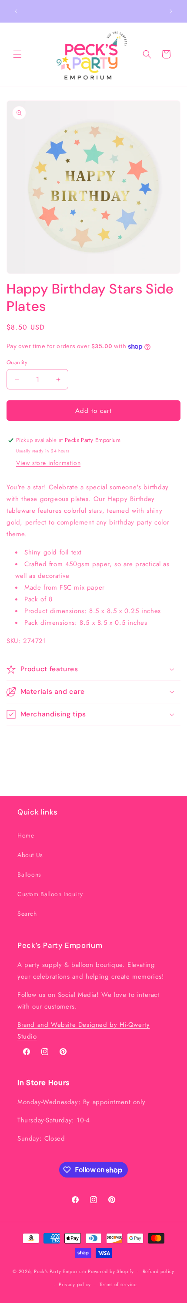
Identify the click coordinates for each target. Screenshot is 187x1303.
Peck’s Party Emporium (60, 1270)
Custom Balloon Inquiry (50, 894)
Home (25, 835)
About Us (30, 855)
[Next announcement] (170, 11)
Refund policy (158, 1271)
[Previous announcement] (16, 11)
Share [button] (23, 741)
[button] (17, 54)
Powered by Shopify (111, 1270)
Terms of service (118, 1284)
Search (27, 913)
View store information (48, 463)
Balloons (29, 874)
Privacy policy (75, 1284)
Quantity (17, 362)
